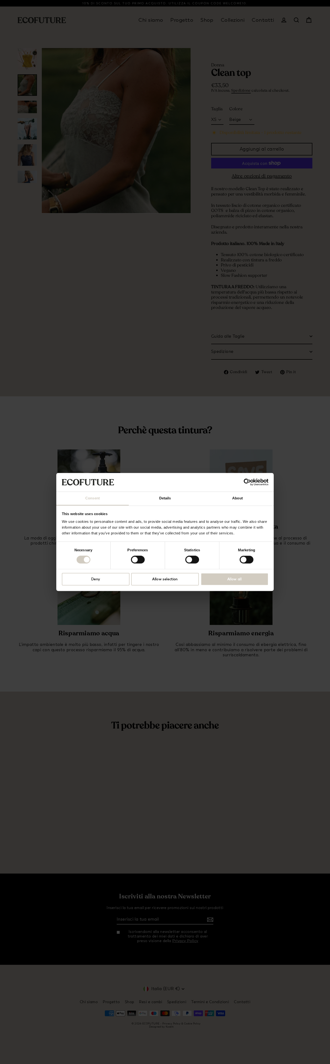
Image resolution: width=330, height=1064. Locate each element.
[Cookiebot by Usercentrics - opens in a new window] (247, 482)
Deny (95, 579)
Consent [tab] (92, 498)
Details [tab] (165, 498)
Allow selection (165, 579)
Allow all (234, 579)
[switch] (138, 560)
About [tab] (237, 498)
